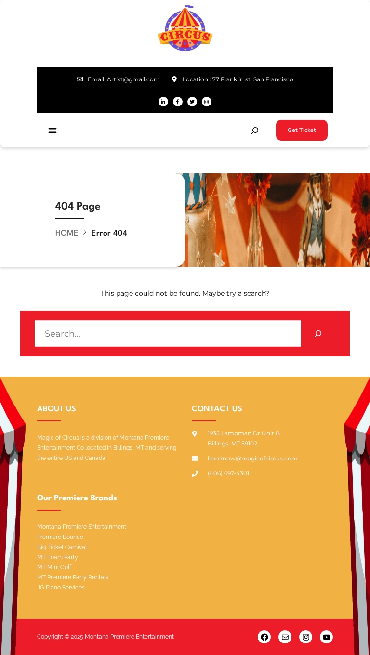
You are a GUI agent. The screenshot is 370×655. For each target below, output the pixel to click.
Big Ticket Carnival (62, 547)
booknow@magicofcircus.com (253, 458)
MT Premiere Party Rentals (72, 577)
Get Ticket (302, 130)
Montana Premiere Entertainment (81, 527)
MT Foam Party (57, 557)
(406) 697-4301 (228, 473)
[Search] (318, 333)
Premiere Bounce (60, 537)
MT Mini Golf (54, 567)
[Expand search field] (254, 130)
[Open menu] (52, 130)
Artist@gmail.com (133, 79)
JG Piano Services (61, 587)
